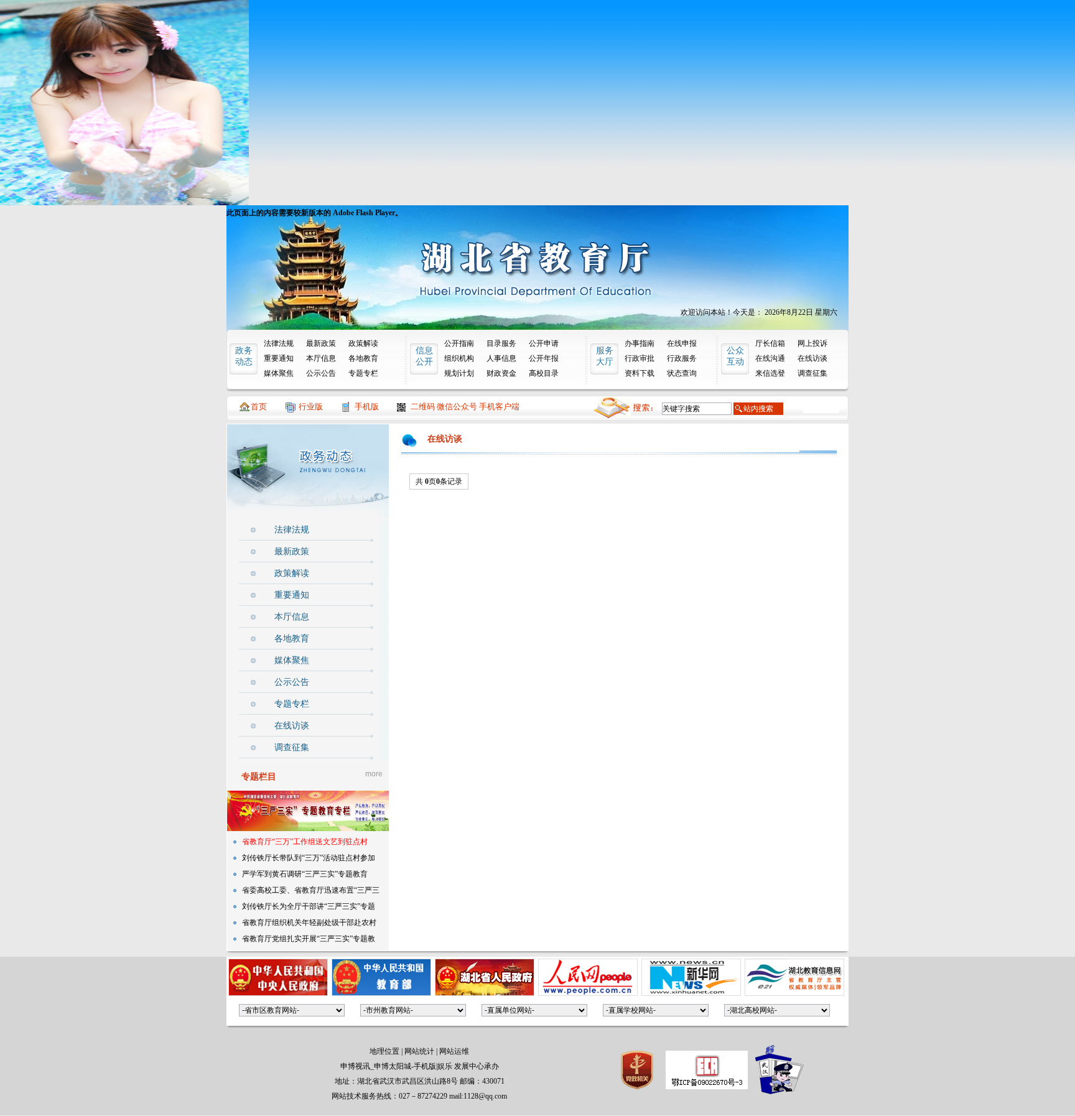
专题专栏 (363, 373)
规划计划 (459, 373)
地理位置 (384, 1051)
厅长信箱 (770, 343)
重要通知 (279, 358)
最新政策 (321, 343)
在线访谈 (812, 358)
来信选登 (770, 373)
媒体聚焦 (279, 373)
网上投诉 (812, 343)
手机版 (367, 406)
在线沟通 (770, 358)
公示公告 (321, 373)
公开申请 (544, 343)
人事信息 (501, 358)
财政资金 (501, 373)
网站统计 (419, 1051)
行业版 (311, 406)
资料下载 (639, 373)
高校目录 (544, 373)
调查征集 (812, 373)
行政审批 (639, 358)
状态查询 (682, 373)
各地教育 (363, 358)
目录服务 (501, 343)
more (374, 774)
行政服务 (682, 358)
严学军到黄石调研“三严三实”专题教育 (305, 874)
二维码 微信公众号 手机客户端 (465, 406)
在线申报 (682, 343)
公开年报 (544, 358)
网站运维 (454, 1051)
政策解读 (363, 343)
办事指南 (639, 343)
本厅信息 (321, 358)
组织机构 (459, 358)
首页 (259, 406)
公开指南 (459, 343)
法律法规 (279, 343)
